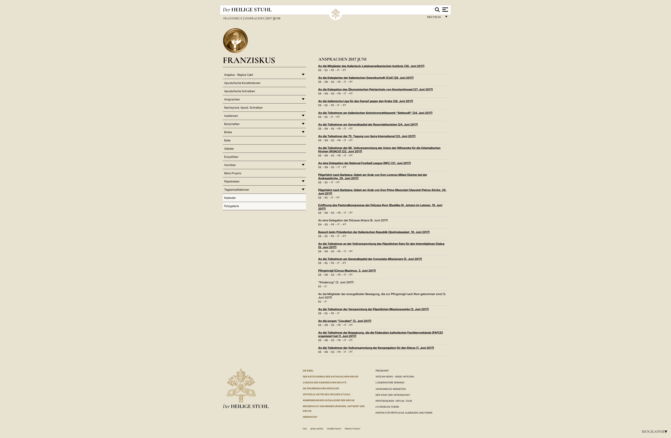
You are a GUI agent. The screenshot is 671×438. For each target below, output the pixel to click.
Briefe (228, 132)
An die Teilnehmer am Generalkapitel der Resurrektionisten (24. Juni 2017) (368, 124)
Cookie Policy (334, 429)
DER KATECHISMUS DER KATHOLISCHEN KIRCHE (330, 376)
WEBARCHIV (310, 416)
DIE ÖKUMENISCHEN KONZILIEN (321, 388)
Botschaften (232, 124)
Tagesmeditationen (236, 189)
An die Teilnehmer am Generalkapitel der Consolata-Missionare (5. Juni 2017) (370, 259)
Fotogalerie (231, 206)
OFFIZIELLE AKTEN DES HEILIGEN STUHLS (326, 394)
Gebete (229, 148)
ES (326, 70)
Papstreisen (231, 181)
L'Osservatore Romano (390, 382)
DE (319, 70)
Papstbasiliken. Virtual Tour (394, 400)
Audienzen (231, 115)
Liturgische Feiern (387, 406)
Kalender (230, 198)
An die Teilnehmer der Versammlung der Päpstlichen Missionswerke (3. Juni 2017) (373, 309)
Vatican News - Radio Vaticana (395, 376)
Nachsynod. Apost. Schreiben (243, 107)
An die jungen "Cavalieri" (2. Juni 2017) (344, 321)
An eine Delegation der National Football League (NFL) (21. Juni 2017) (364, 163)
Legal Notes (316, 429)
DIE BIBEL (308, 370)
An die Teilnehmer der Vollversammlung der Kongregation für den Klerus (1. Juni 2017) (376, 347)
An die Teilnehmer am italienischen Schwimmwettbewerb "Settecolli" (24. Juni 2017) (375, 113)
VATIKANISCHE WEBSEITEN (391, 389)
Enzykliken (231, 157)
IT (338, 70)
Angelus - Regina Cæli (238, 74)
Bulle (227, 140)
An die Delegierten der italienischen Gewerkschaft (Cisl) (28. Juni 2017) (366, 77)
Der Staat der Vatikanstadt (393, 394)
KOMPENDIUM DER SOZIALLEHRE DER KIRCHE (329, 400)
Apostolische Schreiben (239, 91)
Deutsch (435, 18)
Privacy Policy (352, 429)
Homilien (230, 165)
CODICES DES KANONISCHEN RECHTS (325, 382)
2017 (269, 18)
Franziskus (233, 18)
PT (344, 70)
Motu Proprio (232, 173)
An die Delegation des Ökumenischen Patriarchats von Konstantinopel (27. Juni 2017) (375, 89)
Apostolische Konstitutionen (242, 83)
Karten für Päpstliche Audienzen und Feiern (404, 412)
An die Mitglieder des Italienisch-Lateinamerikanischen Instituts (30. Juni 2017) (371, 66)
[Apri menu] (444, 10)
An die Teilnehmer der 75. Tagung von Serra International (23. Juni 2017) (367, 136)
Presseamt (382, 370)
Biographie (655, 431)
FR (332, 70)
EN (326, 81)
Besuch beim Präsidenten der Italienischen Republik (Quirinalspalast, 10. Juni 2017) (374, 232)
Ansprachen (254, 18)
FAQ (305, 429)
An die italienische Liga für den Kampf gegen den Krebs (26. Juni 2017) (365, 101)
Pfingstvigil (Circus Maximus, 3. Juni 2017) (347, 270)
